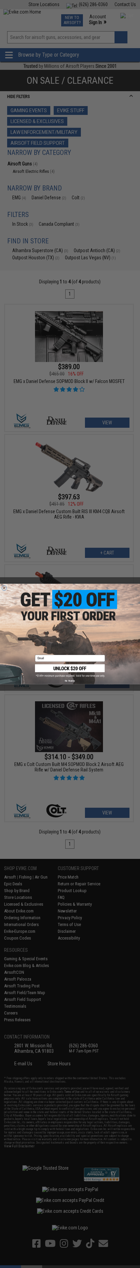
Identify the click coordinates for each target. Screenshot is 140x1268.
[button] (70, 671)
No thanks (70, 680)
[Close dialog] (4, 587)
